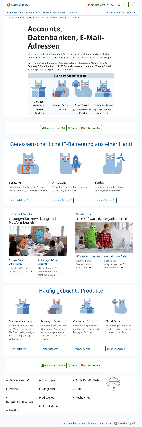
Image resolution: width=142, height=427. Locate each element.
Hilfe (79, 389)
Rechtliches (83, 397)
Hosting (14, 410)
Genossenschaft (114, 12)
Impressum (105, 423)
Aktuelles (48, 397)
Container (30, 12)
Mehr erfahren (19, 200)
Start (9, 17)
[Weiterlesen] (31, 271)
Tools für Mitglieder (88, 380)
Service (71, 12)
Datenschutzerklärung (74, 423)
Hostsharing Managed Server (54, 54)
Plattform (44, 12)
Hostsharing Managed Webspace (51, 62)
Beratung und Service (20, 402)
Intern (130, 12)
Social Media (50, 406)
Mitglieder (48, 389)
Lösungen (58, 12)
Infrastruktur (14, 12)
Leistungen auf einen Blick (26, 17)
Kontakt (92, 423)
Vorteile (14, 389)
